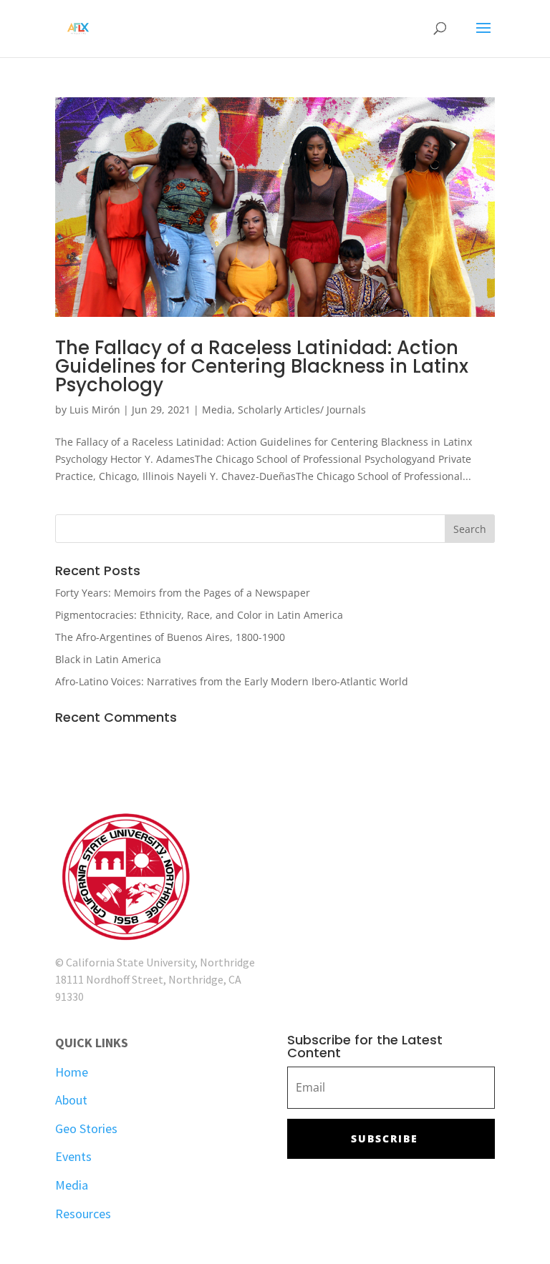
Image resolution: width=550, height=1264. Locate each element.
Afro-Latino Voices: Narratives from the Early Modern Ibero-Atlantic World (231, 681)
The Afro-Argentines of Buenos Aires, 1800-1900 (170, 637)
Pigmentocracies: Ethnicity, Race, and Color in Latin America (199, 615)
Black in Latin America (108, 659)
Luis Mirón (94, 409)
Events (73, 1156)
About (71, 1100)
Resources (83, 1213)
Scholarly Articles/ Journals (302, 409)
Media (217, 409)
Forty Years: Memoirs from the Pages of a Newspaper (182, 592)
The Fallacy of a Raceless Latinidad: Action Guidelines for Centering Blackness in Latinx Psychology (261, 366)
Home (71, 1072)
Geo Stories (86, 1128)
